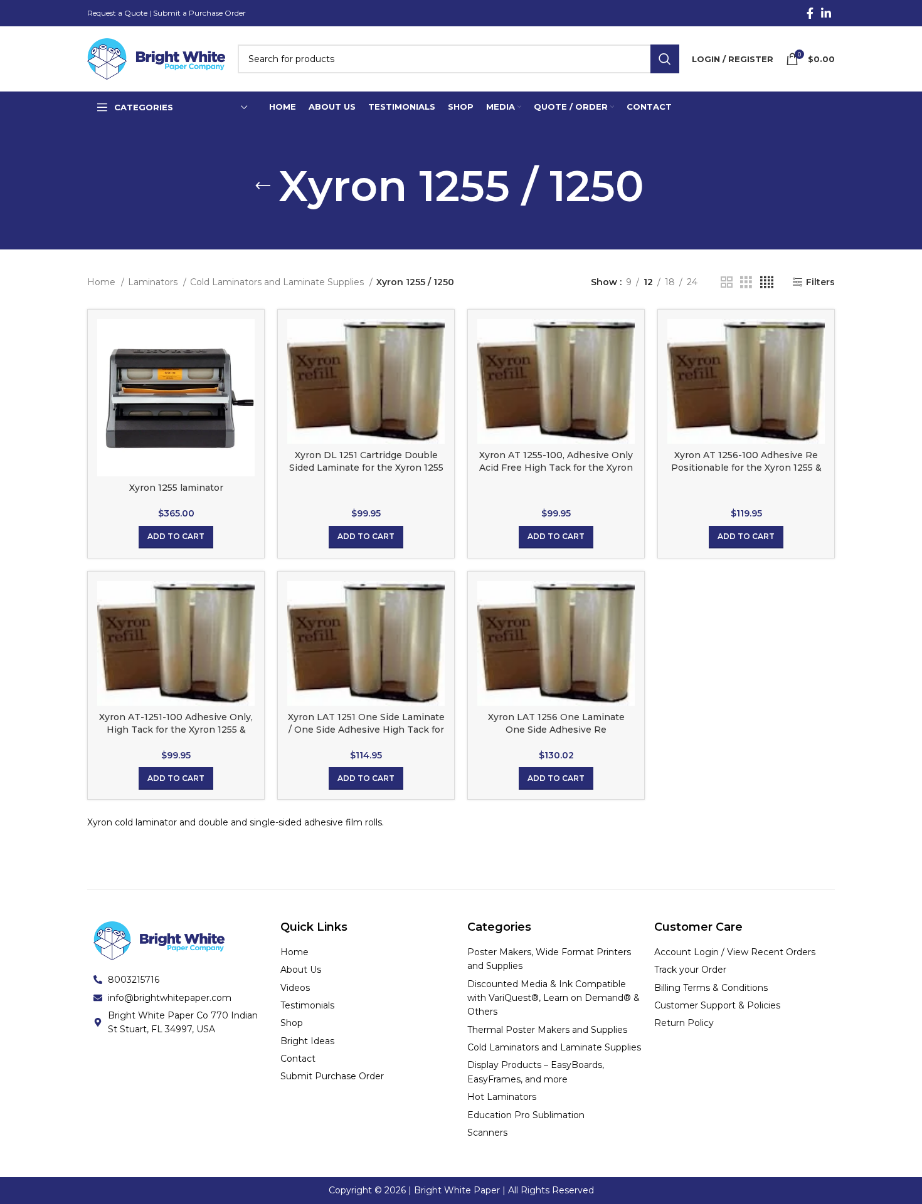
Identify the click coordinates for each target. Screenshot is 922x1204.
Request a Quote (117, 13)
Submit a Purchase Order (199, 13)
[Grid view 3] (746, 282)
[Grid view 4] (766, 282)
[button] (176, 537)
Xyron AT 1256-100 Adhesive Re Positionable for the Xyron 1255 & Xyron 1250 (746, 467)
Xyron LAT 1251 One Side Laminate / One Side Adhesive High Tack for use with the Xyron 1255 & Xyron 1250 (366, 735)
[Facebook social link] (810, 13)
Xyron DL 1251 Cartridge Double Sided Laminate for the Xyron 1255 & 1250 (366, 467)
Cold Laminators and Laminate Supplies (278, 282)
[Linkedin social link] (826, 13)
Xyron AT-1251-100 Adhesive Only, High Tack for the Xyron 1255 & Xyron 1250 (176, 729)
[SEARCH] (664, 58)
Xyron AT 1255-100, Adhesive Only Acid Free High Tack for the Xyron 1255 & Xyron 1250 (556, 467)
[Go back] (262, 186)
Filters (820, 282)
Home (102, 282)
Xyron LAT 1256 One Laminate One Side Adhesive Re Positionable (556, 729)
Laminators (154, 282)
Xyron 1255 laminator (176, 487)
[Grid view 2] (727, 282)
